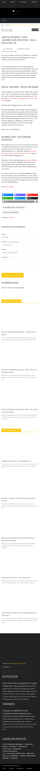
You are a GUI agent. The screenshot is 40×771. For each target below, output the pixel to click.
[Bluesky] (20, 5)
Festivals (7, 25)
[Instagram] (2, 5)
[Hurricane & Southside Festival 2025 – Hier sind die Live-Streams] (20, 317)
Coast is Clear (7, 749)
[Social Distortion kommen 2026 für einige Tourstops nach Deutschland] (20, 598)
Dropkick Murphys (31, 160)
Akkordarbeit (29, 744)
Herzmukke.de (17, 749)
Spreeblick (6, 758)
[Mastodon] (37, 5)
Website (4, 249)
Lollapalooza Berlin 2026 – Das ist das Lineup (16, 577)
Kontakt (12, 2)
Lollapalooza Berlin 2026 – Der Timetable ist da (16, 461)
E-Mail (10, 242)
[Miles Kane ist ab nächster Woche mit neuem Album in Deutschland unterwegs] (20, 523)
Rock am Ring (9, 186)
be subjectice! (13, 746)
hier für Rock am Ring (16, 98)
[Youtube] (28, 5)
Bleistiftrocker (23, 746)
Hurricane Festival (14, 207)
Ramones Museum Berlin (28, 756)
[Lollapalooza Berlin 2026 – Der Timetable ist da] (20, 447)
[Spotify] (11, 5)
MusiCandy (30, 753)
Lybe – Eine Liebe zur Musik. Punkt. (14, 753)
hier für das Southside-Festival (20, 153)
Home (4, 2)
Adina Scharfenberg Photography (13, 744)
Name (4, 234)
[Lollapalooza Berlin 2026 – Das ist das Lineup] (20, 563)
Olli (28, 49)
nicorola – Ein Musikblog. (11, 756)
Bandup (5, 746)
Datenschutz (23, 2)
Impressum (34, 2)
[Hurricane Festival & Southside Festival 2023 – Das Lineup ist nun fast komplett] (20, 395)
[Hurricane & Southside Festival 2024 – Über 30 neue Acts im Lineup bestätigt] (20, 355)
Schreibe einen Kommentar (9, 51)
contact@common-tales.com (18, 663)
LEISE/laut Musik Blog (10, 751)
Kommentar (5, 257)
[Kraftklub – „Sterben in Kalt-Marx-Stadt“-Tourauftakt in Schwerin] (20, 484)
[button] (7, 195)
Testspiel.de (14, 758)
